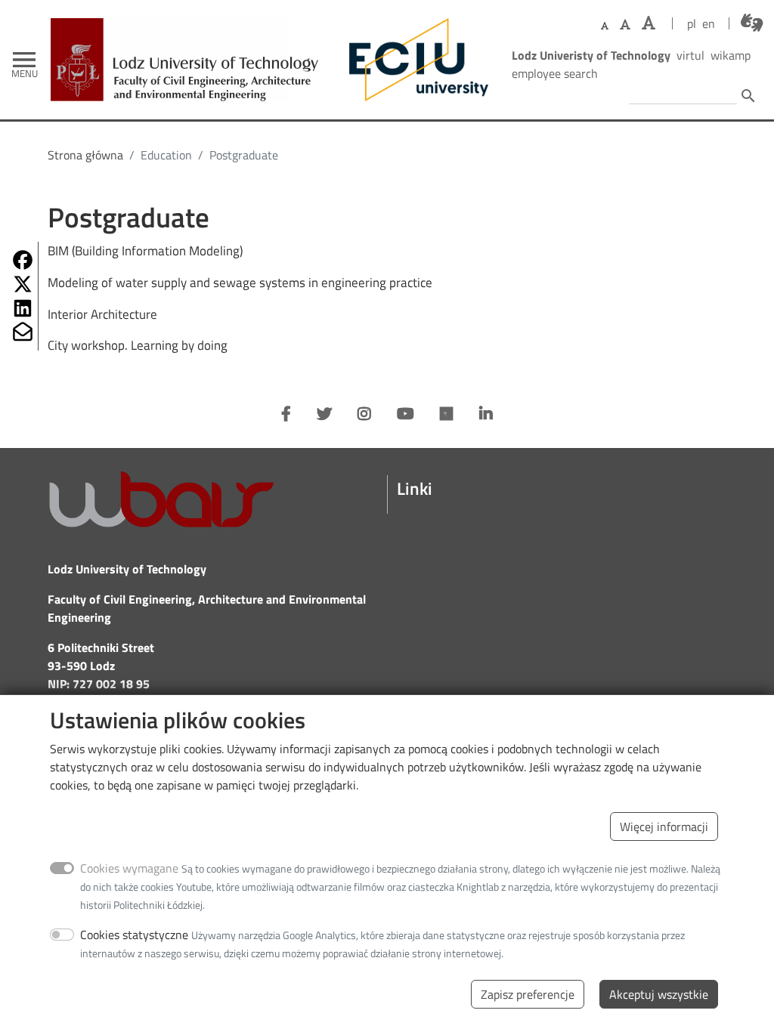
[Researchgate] (447, 414)
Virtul (690, 55)
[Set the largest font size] (648, 23)
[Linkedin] (486, 414)
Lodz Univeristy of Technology (591, 55)
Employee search (555, 73)
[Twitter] (324, 414)
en (708, 23)
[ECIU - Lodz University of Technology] (415, 59)
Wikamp (731, 55)
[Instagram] (364, 414)
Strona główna (85, 155)
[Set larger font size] (625, 24)
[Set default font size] (605, 26)
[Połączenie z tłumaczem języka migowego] (752, 22)
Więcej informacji (664, 826)
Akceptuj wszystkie (658, 994)
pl (691, 23)
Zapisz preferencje (527, 994)
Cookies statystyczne (134, 934)
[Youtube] (405, 414)
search (748, 96)
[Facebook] (286, 414)
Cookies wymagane (129, 868)
